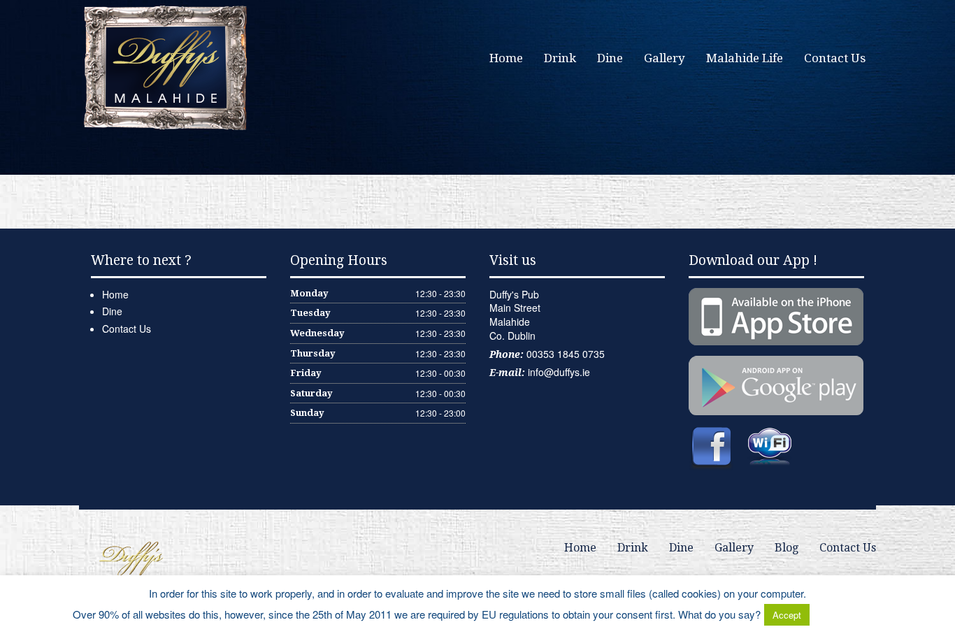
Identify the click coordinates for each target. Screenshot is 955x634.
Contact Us (835, 58)
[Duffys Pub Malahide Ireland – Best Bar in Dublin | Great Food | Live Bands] (166, 67)
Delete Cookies (847, 614)
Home (506, 58)
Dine (610, 58)
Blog (786, 547)
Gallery (664, 58)
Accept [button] (787, 614)
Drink (560, 58)
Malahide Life (744, 58)
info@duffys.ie (559, 372)
